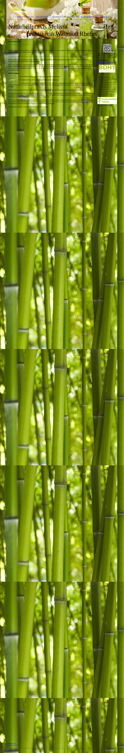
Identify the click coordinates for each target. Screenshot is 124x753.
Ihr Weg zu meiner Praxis (87, 17)
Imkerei (71, 17)
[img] (62, 19)
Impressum (104, 17)
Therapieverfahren (82, 102)
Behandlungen (42, 17)
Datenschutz (12, 745)
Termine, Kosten (59, 17)
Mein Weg (30, 17)
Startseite (19, 17)
